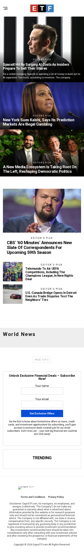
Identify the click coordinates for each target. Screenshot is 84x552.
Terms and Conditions (33, 497)
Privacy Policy (56, 497)
